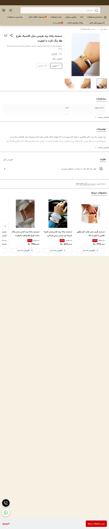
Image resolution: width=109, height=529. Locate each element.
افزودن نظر (8, 159)
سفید (55, 65)
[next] (5, 226)
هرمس (54, 53)
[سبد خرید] (3, 10)
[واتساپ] (6, 512)
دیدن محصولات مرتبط (96, 523)
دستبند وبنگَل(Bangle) (88, 29)
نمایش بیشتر (103, 117)
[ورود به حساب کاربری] (11, 10)
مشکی (41, 65)
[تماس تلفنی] (6, 503)
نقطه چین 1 (103, 29)
